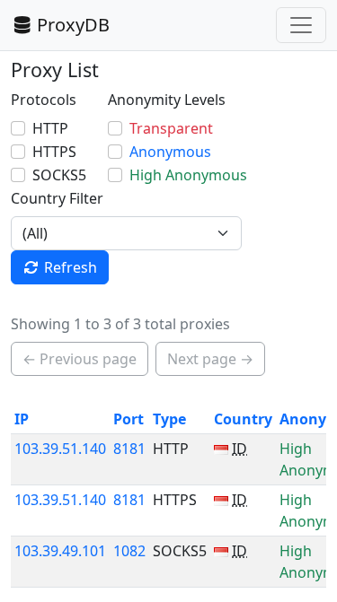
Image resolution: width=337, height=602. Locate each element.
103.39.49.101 (60, 551)
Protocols (43, 99)
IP (21, 419)
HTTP (50, 128)
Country (243, 419)
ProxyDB (73, 25)
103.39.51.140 (60, 448)
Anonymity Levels (167, 99)
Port (128, 419)
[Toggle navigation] (301, 25)
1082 (129, 551)
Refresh (70, 267)
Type (169, 419)
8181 (129, 448)
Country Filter (57, 198)
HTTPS (54, 151)
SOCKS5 (59, 175)
